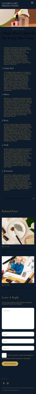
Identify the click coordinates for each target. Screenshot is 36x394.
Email (5, 341)
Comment (7, 310)
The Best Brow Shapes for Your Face (17, 198)
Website (6, 348)
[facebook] (4, 383)
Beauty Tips (6, 246)
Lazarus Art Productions (10, 390)
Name (5, 334)
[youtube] (8, 383)
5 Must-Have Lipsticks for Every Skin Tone (18, 35)
